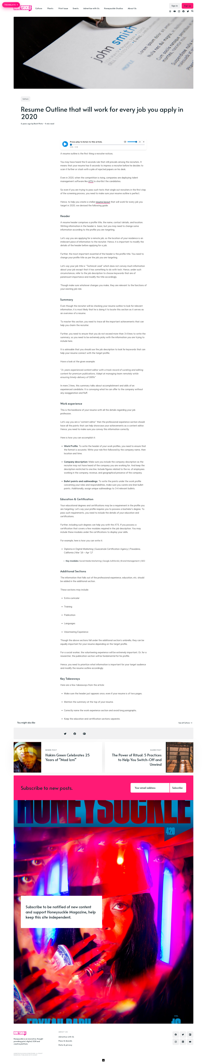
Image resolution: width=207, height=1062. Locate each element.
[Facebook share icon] (75, 734)
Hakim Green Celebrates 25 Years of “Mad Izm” (67, 757)
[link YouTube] (175, 11)
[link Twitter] (188, 11)
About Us (132, 8)
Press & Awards (65, 1040)
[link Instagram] (179, 11)
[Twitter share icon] (65, 734)
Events (76, 8)
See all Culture (184, 723)
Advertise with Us (91, 8)
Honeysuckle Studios (113, 8)
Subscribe (177, 787)
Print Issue (63, 8)
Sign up (187, 5)
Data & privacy (65, 1045)
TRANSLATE (11, 5)
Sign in (175, 5)
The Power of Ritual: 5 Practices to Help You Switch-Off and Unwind (137, 759)
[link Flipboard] (190, 1034)
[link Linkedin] (183, 1042)
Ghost (35, 1055)
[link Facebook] (183, 11)
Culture (26, 99)
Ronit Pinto (38, 123)
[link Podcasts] (170, 11)
